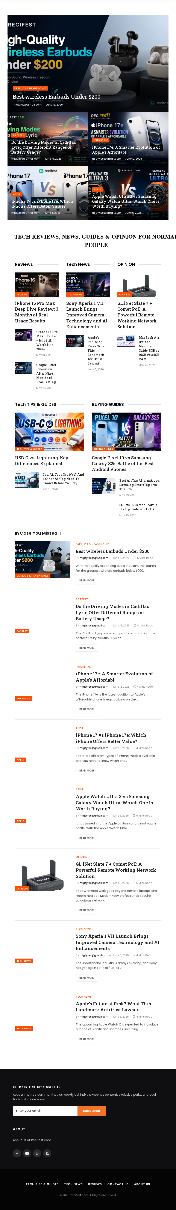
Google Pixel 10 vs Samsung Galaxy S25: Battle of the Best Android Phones (123, 463)
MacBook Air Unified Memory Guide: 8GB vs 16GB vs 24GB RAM (149, 348)
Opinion (124, 294)
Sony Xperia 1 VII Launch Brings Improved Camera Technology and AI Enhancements (87, 314)
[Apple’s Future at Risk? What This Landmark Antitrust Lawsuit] (75, 341)
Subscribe (92, 1111)
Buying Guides (103, 449)
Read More (86, 580)
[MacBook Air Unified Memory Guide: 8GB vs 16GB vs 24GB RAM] (126, 341)
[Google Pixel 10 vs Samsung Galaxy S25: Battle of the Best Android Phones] (126, 432)
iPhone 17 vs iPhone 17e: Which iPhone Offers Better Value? (42, 204)
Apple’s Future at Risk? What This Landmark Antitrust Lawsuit (97, 350)
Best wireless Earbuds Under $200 (56, 97)
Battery (18, 135)
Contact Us (118, 1184)
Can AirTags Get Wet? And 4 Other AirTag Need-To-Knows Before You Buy (63, 478)
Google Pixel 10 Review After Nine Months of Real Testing (46, 373)
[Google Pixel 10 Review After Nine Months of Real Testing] (23, 368)
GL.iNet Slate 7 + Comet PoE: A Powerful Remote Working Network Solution (137, 314)
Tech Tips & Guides (29, 449)
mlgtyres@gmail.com (27, 104)
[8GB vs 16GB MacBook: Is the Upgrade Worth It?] (103, 510)
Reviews (22, 294)
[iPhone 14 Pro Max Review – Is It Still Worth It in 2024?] (23, 335)
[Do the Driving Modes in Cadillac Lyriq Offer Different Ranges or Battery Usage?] (48, 139)
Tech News (75, 294)
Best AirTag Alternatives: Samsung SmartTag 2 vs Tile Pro (139, 484)
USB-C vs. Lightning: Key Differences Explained (41, 460)
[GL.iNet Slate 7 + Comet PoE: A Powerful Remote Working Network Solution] (139, 284)
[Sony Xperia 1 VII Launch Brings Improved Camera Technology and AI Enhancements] (88, 284)
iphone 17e (101, 140)
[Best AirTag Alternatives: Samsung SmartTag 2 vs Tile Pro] (103, 486)
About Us (142, 1184)
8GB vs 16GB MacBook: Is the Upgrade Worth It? (138, 507)
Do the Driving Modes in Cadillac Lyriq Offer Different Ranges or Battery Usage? (43, 147)
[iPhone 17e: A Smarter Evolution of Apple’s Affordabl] (128, 139)
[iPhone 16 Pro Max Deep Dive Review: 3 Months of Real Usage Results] (37, 284)
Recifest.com (79, 1195)
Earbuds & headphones (30, 88)
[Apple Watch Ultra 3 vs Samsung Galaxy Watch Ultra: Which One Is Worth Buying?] (128, 193)
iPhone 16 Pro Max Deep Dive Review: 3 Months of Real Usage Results (36, 312)
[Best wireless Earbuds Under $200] (88, 63)
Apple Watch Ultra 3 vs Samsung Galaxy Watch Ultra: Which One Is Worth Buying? (125, 201)
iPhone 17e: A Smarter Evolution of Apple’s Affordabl (126, 150)
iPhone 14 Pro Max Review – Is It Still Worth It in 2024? (47, 340)
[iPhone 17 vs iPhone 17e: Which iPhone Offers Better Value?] (48, 193)
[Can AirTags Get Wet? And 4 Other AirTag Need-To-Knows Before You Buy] (27, 480)
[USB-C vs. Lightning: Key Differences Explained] (49, 432)
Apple (17, 194)
